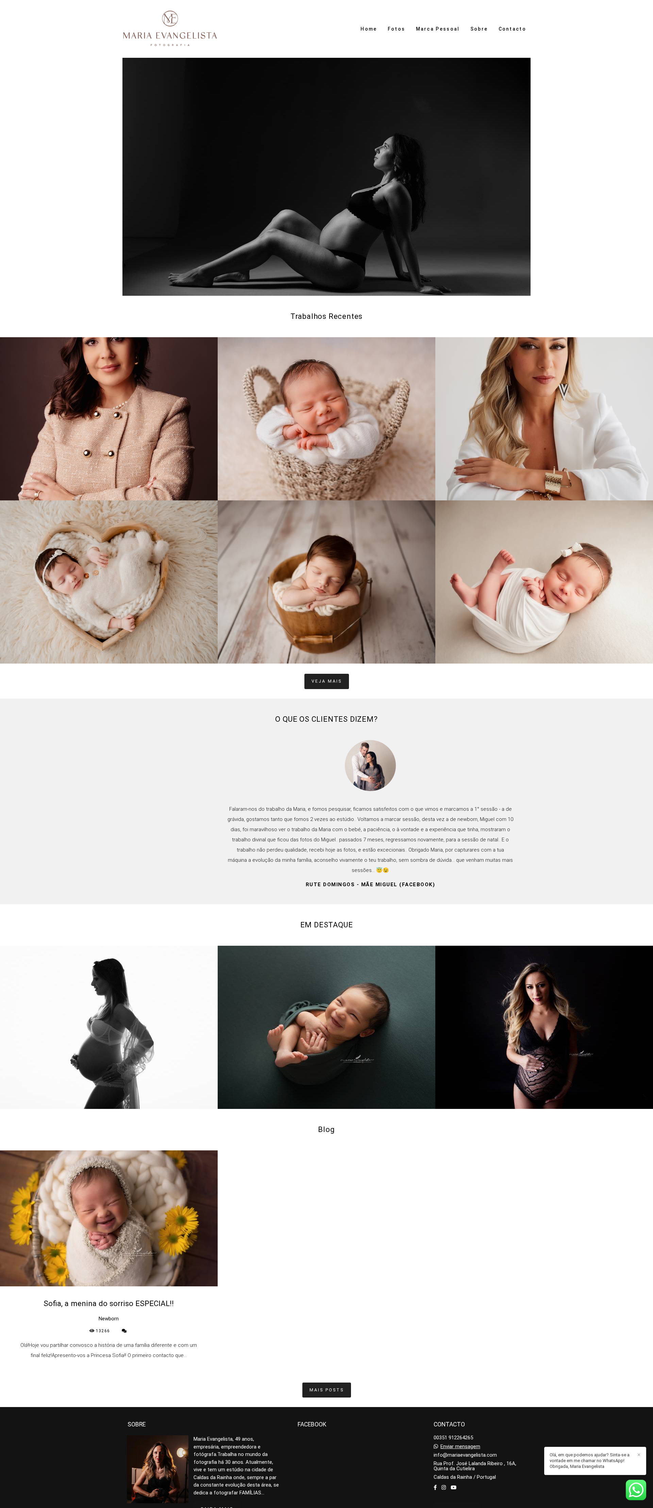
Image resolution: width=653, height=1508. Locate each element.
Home (369, 29)
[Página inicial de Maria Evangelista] (170, 29)
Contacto (512, 29)
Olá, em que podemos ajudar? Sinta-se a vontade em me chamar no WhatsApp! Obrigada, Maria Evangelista (590, 1460)
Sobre (479, 29)
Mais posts (326, 1389)
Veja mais (327, 681)
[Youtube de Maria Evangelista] (453, 1487)
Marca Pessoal (438, 29)
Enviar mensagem (460, 1446)
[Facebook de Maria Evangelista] (435, 1487)
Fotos (396, 29)
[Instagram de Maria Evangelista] (443, 1487)
